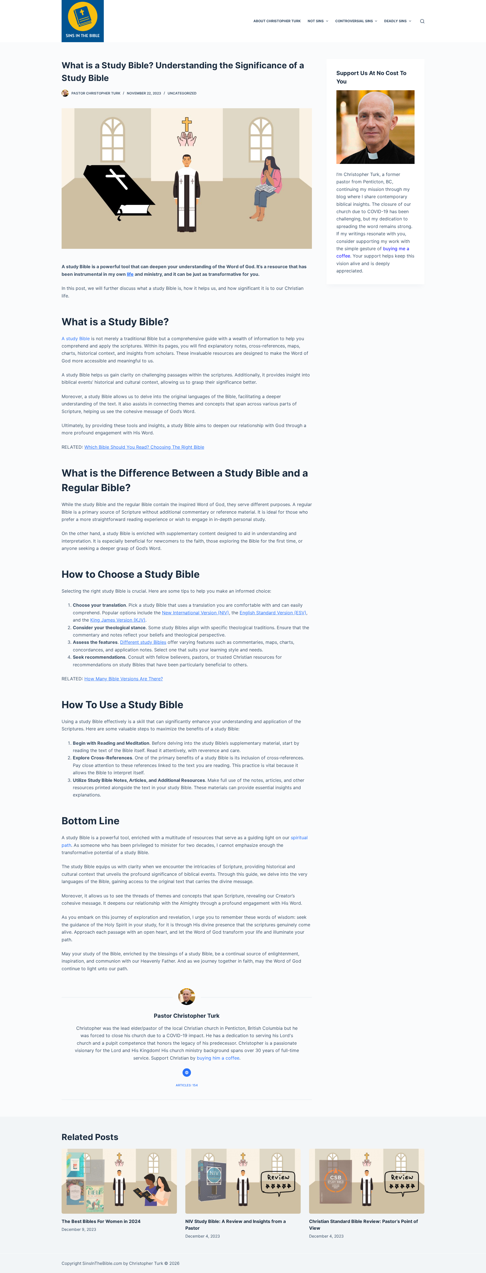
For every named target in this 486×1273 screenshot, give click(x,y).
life (130, 274)
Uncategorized (182, 93)
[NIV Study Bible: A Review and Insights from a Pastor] (243, 1181)
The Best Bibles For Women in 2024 (101, 1221)
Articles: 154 (187, 1085)
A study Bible (76, 338)
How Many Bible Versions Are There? (123, 678)
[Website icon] (187, 1072)
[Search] (422, 21)
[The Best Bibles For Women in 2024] (119, 1181)
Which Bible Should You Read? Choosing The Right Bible (144, 447)
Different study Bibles (143, 642)
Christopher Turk (146, 1263)
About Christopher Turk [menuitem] (277, 21)
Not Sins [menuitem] (316, 21)
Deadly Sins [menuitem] (395, 21)
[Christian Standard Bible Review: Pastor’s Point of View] (366, 1181)
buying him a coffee (218, 1058)
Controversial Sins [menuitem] (354, 21)
